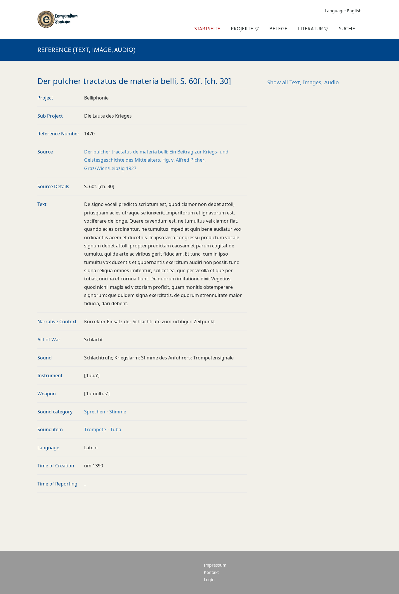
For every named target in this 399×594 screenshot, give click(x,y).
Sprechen (94, 411)
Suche (347, 28)
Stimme (117, 411)
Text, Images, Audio (303, 82)
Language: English (343, 10)
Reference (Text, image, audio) (86, 50)
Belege (278, 28)
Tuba (115, 429)
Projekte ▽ (245, 28)
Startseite (207, 28)
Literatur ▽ (313, 28)
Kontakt (211, 572)
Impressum (215, 565)
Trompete (95, 429)
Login (209, 579)
